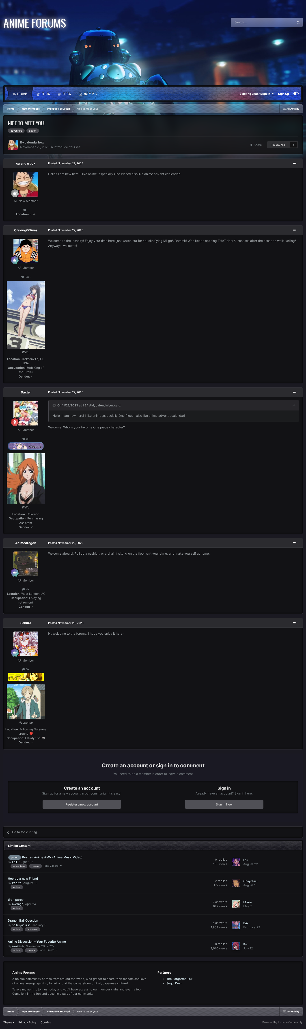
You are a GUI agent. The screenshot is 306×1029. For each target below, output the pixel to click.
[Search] (298, 22)
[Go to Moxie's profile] (236, 904)
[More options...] (294, 163)
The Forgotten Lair (179, 979)
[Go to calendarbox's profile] (13, 145)
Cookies (46, 1022)
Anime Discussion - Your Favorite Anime (37, 941)
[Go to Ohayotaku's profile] (236, 883)
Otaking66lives (25, 230)
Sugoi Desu (174, 983)
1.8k (27, 276)
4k (27, 589)
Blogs (66, 93)
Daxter (26, 392)
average (17, 904)
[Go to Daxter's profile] (25, 413)
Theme (8, 1022)
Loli (14, 862)
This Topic (281, 22)
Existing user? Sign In (256, 94)
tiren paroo (16, 899)
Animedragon (25, 543)
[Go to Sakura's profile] (25, 644)
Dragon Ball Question (23, 920)
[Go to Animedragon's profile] (25, 563)
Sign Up (283, 94)
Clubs (45, 93)
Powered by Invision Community (282, 1022)
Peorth (17, 883)
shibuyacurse (21, 925)
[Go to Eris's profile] (236, 925)
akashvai (18, 946)
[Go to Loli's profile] (236, 862)
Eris (245, 923)
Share (257, 145)
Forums (22, 93)
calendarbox (34, 142)
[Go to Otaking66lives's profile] (25, 251)
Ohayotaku (250, 881)
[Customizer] (296, 93)
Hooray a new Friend (23, 878)
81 (27, 438)
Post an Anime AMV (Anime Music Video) (52, 857)
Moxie (247, 902)
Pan (245, 944)
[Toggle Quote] (55, 405)
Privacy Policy (27, 1022)
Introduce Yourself (67, 147)
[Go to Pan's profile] (236, 946)
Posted (65, 163)
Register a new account (82, 804)
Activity (89, 93)
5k (27, 669)
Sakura (25, 623)
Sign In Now (224, 804)
